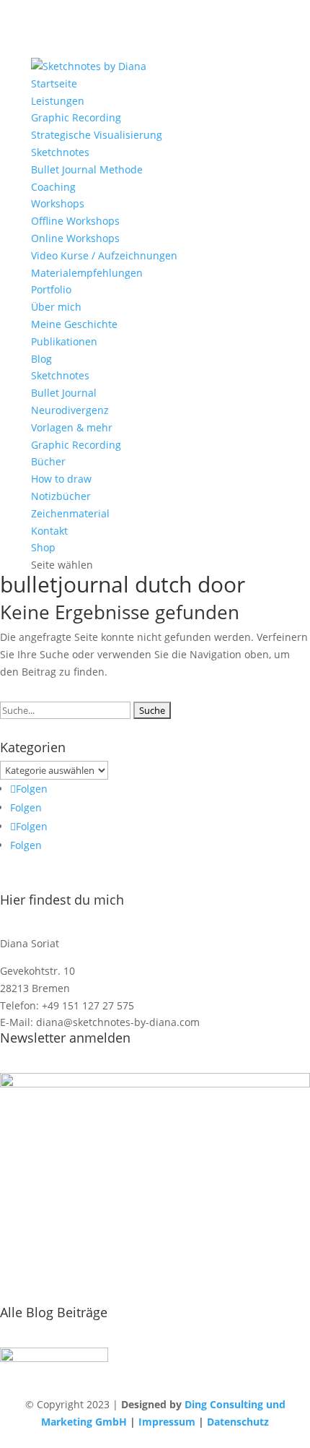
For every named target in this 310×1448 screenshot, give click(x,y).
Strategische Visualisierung (96, 135)
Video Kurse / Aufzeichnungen (104, 255)
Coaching (53, 187)
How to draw (61, 479)
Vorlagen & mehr (71, 427)
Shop (43, 547)
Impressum (166, 1421)
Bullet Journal (64, 393)
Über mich (56, 307)
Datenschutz (238, 1421)
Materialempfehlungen (87, 273)
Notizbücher (61, 496)
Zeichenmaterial (70, 513)
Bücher (48, 461)
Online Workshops (75, 238)
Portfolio (51, 289)
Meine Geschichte (74, 324)
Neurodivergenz (70, 410)
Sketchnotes (60, 152)
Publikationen (64, 341)
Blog (41, 359)
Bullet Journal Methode (87, 169)
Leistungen (57, 101)
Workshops (57, 203)
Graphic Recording (76, 117)
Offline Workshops (75, 221)
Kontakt (49, 531)
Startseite (54, 83)
